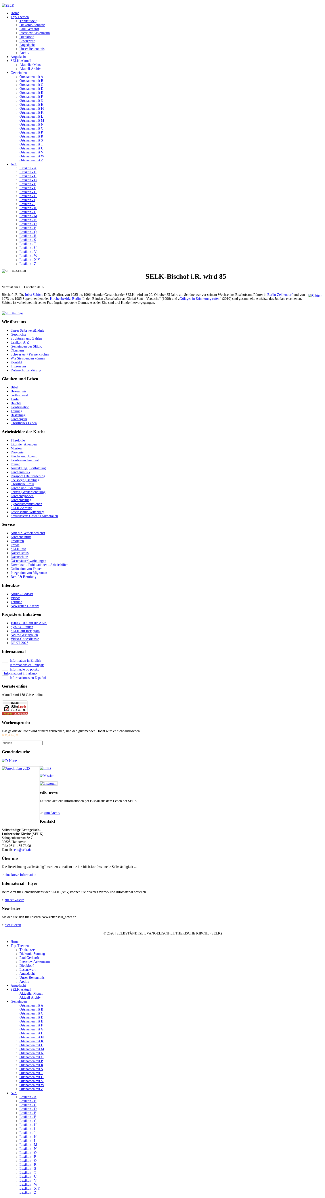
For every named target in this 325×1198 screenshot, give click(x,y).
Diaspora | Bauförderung (28, 476)
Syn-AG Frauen (22, 627)
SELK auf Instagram (25, 631)
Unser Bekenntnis (31, 49)
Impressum (18, 366)
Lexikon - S (27, 240)
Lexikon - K (28, 208)
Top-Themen (20, 17)
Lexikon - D (28, 180)
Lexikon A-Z (20, 342)
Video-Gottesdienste (25, 639)
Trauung (16, 411)
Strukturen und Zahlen (26, 338)
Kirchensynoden (22, 496)
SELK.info (18, 549)
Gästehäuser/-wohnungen (28, 561)
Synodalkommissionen (26, 504)
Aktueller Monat (30, 65)
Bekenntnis (18, 391)
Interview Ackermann (34, 33)
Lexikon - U (28, 248)
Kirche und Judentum (26, 488)
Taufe (15, 399)
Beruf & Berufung (23, 577)
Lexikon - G (28, 192)
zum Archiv (52, 813)
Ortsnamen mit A (31, 76)
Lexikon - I (27, 200)
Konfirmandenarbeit (25, 460)
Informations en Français (27, 665)
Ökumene (17, 350)
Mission (16, 448)
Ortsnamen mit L (31, 116)
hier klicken (13, 925)
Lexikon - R (27, 236)
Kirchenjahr (19, 419)
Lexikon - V (28, 252)
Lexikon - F (27, 188)
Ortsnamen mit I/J (31, 108)
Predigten (17, 541)
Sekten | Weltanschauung (28, 492)
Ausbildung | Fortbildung (28, 468)
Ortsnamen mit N (31, 124)
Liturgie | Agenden (24, 444)
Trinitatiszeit (27, 21)
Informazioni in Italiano (20, 673)
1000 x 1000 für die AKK (29, 623)
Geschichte (18, 334)
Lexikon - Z (27, 264)
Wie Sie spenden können (28, 358)
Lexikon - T (27, 244)
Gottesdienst (19, 395)
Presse (15, 545)
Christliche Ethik (22, 484)
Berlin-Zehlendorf (279, 294)
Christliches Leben (24, 423)
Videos (15, 598)
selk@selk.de (22, 850)
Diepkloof (26, 37)
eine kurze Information (20, 875)
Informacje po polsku (24, 669)
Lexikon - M (28, 216)
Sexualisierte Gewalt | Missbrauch (34, 516)
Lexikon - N (28, 220)
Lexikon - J (27, 204)
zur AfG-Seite (14, 900)
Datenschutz (19, 557)
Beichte (16, 403)
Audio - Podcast (22, 594)
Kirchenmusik (20, 472)
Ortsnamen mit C (31, 84)
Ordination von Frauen (26, 569)
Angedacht (27, 45)
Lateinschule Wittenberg (27, 512)
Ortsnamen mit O (31, 128)
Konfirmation (20, 407)
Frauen (15, 464)
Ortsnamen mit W (31, 156)
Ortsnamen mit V (31, 152)
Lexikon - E (27, 184)
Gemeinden (19, 73)
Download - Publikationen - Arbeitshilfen (39, 565)
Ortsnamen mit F (31, 96)
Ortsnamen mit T (31, 144)
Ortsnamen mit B (31, 80)
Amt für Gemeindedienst (28, 533)
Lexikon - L (27, 212)
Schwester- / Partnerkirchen (30, 354)
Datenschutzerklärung (26, 370)
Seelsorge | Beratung (25, 480)
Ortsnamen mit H (31, 104)
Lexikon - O (28, 224)
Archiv (24, 53)
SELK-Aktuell (21, 61)
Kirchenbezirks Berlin (65, 298)
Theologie (18, 440)
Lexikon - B (27, 172)
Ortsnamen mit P (31, 132)
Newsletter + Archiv (25, 606)
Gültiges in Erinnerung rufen (200, 298)
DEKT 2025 (19, 643)
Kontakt (16, 362)
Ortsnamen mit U (31, 148)
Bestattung (18, 415)
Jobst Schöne (34, 294)
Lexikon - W (28, 256)
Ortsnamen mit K (31, 112)
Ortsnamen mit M (31, 120)
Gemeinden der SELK (26, 346)
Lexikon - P (27, 228)
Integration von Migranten (29, 573)
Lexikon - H (28, 196)
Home (15, 13)
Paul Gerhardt (29, 29)
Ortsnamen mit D (31, 88)
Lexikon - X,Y (29, 260)
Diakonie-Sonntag (32, 25)
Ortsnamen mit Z (31, 160)
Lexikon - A (27, 168)
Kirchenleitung (21, 500)
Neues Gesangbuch (24, 635)
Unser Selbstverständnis (27, 330)
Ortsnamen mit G (31, 100)
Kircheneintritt (21, 537)
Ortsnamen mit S (31, 140)
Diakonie (17, 452)
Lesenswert (27, 41)
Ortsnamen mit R (31, 136)
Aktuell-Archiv (30, 69)
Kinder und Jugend (24, 456)
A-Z (14, 164)
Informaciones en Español (28, 678)
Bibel (14, 387)
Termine (16, 602)
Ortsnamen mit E (31, 92)
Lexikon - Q (28, 232)
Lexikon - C (27, 176)
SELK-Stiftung (21, 508)
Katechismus (20, 553)
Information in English (25, 660)
